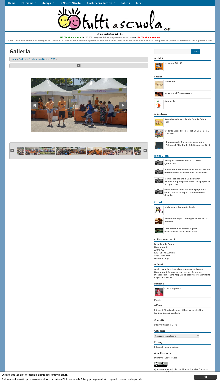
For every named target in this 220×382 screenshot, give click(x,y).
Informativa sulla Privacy (76, 379)
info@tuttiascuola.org (165, 325)
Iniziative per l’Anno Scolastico (180, 207)
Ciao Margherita (172, 288)
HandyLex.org (161, 258)
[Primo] (12, 150)
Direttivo (159, 358)
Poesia (157, 300)
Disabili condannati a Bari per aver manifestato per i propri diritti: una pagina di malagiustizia (187, 182)
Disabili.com (160, 275)
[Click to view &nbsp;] (32, 151)
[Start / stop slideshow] (79, 65)
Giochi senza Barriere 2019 (42, 59)
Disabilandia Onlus (164, 244)
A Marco (158, 305)
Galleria (125, 3)
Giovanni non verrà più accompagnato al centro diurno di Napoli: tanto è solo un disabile (185, 192)
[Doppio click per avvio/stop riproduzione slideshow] (78, 151)
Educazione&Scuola (164, 253)
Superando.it (160, 247)
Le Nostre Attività (70, 3)
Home (11, 3)
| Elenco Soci (170, 358)
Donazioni (169, 81)
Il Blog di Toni (161, 155)
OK (205, 377)
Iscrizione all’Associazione (178, 93)
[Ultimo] (145, 150)
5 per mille (169, 101)
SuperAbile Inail (162, 256)
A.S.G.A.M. (159, 250)
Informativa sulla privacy (166, 347)
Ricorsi (158, 202)
